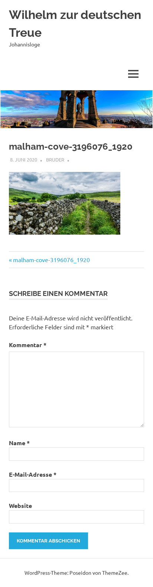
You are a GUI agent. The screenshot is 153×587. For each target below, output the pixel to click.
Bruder (55, 159)
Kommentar (27, 345)
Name (19, 443)
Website (20, 505)
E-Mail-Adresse (32, 474)
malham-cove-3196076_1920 (51, 259)
